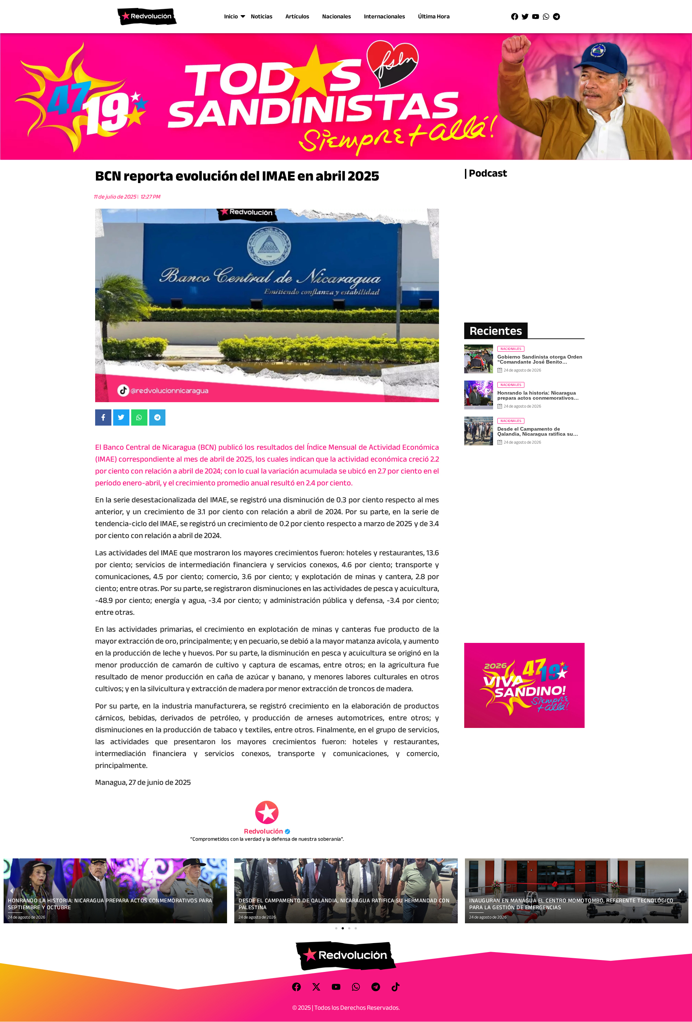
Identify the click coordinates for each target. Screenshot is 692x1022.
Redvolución (267, 831)
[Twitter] (525, 16)
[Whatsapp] (546, 16)
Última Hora (434, 16)
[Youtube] (535, 16)
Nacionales (336, 16)
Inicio (231, 16)
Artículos (297, 16)
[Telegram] (556, 16)
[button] (336, 928)
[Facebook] (514, 16)
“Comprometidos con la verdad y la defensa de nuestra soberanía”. (267, 839)
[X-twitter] (316, 987)
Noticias (261, 16)
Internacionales (384, 16)
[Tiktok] (396, 987)
